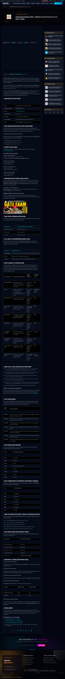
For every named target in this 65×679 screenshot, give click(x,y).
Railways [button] (38, 3)
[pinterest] (62, 112)
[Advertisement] (22, 34)
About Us (50, 677)
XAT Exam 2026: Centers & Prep (28, 659)
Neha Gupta (6, 74)
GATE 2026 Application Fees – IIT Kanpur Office (13, 620)
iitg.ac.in (21, 520)
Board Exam (43, 3)
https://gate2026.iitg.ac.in (20, 111)
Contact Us (55, 677)
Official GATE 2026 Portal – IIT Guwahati (12, 619)
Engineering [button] (23, 3)
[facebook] (46, 112)
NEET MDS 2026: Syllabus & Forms (48, 657)
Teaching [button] (33, 3)
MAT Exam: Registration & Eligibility (28, 662)
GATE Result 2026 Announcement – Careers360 (14, 622)
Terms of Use (46, 677)
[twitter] (58, 112)
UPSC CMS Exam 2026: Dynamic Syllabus (49, 662)
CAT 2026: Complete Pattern (27, 664)
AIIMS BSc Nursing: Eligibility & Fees (48, 659)
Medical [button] (28, 3)
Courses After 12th (17, 3)
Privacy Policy (41, 677)
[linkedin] (54, 112)
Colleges (51, 3)
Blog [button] (47, 3)
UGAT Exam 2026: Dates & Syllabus (28, 657)
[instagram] (50, 112)
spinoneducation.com (13, 677)
